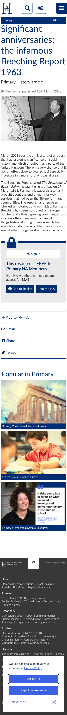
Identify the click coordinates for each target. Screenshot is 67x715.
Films (23, 643)
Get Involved (46, 584)
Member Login (26, 587)
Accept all (33, 678)
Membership (44, 587)
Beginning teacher (34, 598)
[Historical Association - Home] (12, 565)
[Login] (40, 8)
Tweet (10, 352)
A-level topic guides (13, 636)
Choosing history (12, 639)
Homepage (8, 584)
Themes (59, 654)
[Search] (27, 8)
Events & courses (38, 643)
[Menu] (61, 8)
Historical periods (12, 633)
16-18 (38, 633)
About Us (31, 584)
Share (10, 341)
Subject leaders (10, 601)
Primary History (11, 604)
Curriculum (8, 598)
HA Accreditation (31, 601)
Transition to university (41, 636)
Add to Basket (22, 289)
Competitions (51, 601)
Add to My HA (17, 317)
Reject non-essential (34, 690)
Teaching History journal (16, 622)
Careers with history (36, 639)
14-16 (28, 633)
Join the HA (46, 289)
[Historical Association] (7, 9)
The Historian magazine (15, 654)
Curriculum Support (13, 615)
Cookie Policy (33, 668)
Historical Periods (41, 654)
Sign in (35, 254)
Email (10, 329)
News (20, 584)
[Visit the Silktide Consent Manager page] (54, 702)
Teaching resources (43, 622)
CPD (19, 598)
